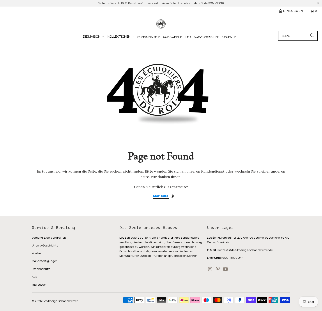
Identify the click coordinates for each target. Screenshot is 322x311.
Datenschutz (41, 269)
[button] (93, 36)
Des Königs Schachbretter (60, 301)
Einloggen (293, 11)
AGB (34, 277)
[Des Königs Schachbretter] (161, 24)
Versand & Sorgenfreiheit (49, 237)
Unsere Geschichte (45, 245)
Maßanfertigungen (45, 261)
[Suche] (312, 36)
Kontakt (37, 253)
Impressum (39, 285)
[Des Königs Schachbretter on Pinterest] (218, 269)
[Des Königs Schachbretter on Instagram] (210, 269)
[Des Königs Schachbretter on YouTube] (225, 269)
